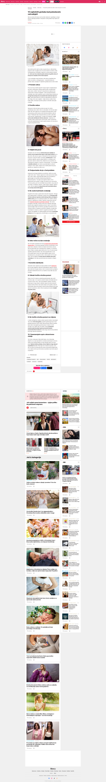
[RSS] (77, 47)
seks (38, 359)
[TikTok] (73, 47)
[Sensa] (51, 773)
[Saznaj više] (79, 262)
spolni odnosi (42, 359)
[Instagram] (69, 47)
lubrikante (53, 265)
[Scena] (55, 773)
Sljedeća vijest (53, 354)
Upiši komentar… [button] (33, 407)
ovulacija (34, 361)
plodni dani (40, 361)
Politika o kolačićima (47, 775)
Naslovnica (30, 7)
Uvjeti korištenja (54, 775)
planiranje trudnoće (31, 359)
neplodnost (53, 359)
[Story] (3, 1)
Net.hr (27, 431)
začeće (48, 359)
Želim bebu (39, 7)
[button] (58, 23)
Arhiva (66, 775)
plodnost (29, 361)
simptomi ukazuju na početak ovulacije (39, 201)
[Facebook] (64, 47)
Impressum (41, 775)
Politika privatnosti (60, 775)
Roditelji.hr (30, 22)
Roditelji (34, 7)
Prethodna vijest (33, 354)
